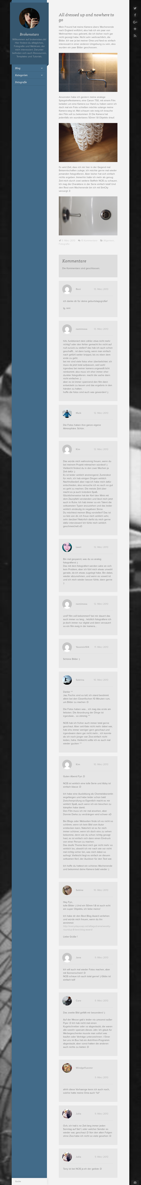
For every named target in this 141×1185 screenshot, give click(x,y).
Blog (17, 68)
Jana (78, 957)
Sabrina (80, 679)
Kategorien (21, 75)
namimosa (81, 329)
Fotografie (21, 82)
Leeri (78, 547)
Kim (78, 449)
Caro (78, 1000)
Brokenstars (29, 34)
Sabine (79, 890)
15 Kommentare (89, 240)
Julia (78, 1113)
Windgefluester (84, 1067)
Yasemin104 (82, 647)
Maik (78, 413)
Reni (78, 289)
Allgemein (109, 240)
